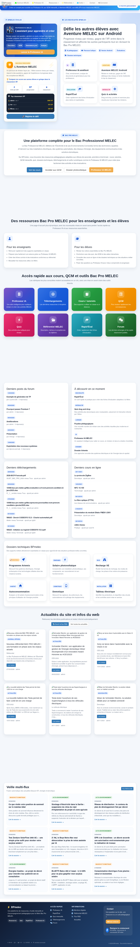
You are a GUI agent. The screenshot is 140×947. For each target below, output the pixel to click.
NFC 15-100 (79, 488)
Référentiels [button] (68, 3)
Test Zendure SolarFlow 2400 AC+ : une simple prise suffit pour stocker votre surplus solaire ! (26, 840)
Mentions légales (80, 910)
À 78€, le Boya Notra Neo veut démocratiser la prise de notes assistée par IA (69, 840)
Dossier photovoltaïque (76, 169)
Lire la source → (15, 819)
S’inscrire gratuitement (127, 6)
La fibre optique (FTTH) (84, 500)
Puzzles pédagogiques (83, 423)
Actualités (77, 919)
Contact (92, 3)
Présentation (12, 434)
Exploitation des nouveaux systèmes (22, 446)
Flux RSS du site (127, 789)
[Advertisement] (70, 196)
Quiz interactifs (57, 916)
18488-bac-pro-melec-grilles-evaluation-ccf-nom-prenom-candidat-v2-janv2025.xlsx (35, 489)
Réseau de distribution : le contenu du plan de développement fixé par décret (111, 805)
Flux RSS (77, 916)
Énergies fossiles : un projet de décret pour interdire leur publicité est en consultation (25, 874)
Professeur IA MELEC (101, 169)
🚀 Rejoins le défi (30, 116)
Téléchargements (58, 919)
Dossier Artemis (81, 450)
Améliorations (12, 421)
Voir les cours (34, 169)
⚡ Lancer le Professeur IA (30, 52)
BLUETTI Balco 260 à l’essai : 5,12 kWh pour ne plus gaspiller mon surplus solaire (69, 874)
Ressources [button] (53, 3)
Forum (54, 923)
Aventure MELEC (23, 3)
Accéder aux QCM (53, 169)
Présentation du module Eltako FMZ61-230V (92, 512)
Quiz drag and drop (82, 409)
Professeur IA (38, 3)
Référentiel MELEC (80, 913)
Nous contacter (114, 922)
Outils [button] (81, 3)
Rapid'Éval (78, 397)
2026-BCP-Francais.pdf (16, 475)
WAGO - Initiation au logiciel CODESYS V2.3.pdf (26, 530)
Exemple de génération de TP (19, 397)
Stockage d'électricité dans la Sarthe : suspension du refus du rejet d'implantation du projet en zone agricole (69, 807)
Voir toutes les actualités (79, 624)
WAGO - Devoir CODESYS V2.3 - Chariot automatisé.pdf (29, 517)
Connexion (104, 3)
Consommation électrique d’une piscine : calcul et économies (112, 872)
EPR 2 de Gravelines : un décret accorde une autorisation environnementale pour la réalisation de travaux (112, 840)
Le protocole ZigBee (82, 475)
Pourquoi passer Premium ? (18, 409)
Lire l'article (11, 665)
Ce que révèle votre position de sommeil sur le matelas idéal (26, 805)
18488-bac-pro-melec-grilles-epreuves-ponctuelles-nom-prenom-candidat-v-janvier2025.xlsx (33, 503)
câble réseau (79, 525)
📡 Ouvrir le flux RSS (60, 624)
